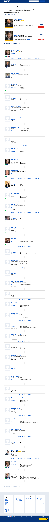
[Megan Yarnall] (7, 273)
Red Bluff (6, 503)
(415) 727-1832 (13, 453)
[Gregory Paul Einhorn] (7, 410)
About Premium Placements (40, 502)
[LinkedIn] (7, 516)
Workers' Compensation (19, 500)
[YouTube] (8, 516)
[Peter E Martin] (7, 229)
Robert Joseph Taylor (15, 148)
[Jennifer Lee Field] (7, 347)
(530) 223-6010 (13, 109)
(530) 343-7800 (13, 389)
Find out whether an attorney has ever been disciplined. (29, 499)
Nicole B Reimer (14, 159)
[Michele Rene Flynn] (7, 129)
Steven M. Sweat (14, 473)
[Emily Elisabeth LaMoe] (7, 294)
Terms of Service (35, 516)
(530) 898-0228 (13, 410)
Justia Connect (23, 516)
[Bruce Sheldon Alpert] (7, 421)
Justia (4, 4)
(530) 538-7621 (13, 421)
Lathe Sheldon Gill (15, 366)
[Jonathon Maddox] (7, 64)
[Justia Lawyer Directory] (7, 1)
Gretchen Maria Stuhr (15, 96)
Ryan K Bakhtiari (14, 461)
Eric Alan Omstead (15, 84)
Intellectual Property (18, 499)
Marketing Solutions (43, 516)
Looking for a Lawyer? (42, 518)
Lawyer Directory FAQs (40, 500)
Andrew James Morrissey (16, 387)
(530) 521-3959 (13, 400)
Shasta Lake (6, 500)
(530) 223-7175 (13, 130)
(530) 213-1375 (13, 207)
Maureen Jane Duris (15, 323)
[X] (13, 516)
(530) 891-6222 (13, 252)
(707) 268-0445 (13, 229)
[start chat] (47, 519)
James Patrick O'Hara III (16, 334)
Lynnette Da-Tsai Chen (16, 355)
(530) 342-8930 (13, 305)
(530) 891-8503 (13, 218)
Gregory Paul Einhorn (15, 408)
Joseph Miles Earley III (15, 193)
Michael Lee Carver (15, 215)
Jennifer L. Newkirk (15, 204)
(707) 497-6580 (13, 315)
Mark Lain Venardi (15, 73)
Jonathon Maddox (15, 62)
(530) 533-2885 (13, 294)
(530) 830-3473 (13, 75)
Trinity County (7, 510)
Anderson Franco (14, 450)
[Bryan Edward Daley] (7, 378)
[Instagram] (10, 516)
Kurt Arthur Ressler (15, 260)
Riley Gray (13, 238)
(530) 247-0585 (13, 87)
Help (31, 516)
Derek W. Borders (14, 439)
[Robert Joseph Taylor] (7, 150)
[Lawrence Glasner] (7, 52)
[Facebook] (9, 516)
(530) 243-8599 (13, 140)
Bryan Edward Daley (15, 376)
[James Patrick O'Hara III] (7, 336)
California (15, 4)
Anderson (6, 501)
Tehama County (7, 511)
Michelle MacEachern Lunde (17, 397)
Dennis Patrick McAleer (16, 106)
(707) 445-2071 (13, 273)
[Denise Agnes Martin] (7, 315)
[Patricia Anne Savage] (7, 184)
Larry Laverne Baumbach (16, 249)
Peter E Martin (14, 227)
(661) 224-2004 (13, 475)
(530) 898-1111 (13, 161)
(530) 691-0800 (13, 98)
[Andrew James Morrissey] (7, 389)
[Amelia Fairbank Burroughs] (7, 283)
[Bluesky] (12, 516)
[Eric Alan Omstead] (7, 86)
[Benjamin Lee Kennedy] (7, 119)
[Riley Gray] (7, 240)
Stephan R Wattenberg (16, 302)
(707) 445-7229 (13, 379)
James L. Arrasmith (18, 19)
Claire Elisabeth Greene (16, 429)
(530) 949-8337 (13, 442)
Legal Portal (26, 516)
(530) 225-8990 (13, 151)
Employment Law (12, 4)
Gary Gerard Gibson (15, 138)
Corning (6, 504)
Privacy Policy (38, 516)
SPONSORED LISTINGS (6, 16)
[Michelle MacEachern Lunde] (7, 399)
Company (29, 516)
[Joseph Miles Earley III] (7, 195)
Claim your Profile (39, 501)
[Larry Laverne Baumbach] (7, 252)
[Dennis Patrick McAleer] (7, 108)
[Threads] (11, 516)
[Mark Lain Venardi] (7, 75)
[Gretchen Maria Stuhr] (7, 98)
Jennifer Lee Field (15, 345)
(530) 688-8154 (16, 35)
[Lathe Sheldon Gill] (7, 368)
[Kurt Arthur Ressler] (7, 262)
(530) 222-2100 (13, 119)
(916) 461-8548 (16, 22)
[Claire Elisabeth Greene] (7, 431)
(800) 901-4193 (13, 64)
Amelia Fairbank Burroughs (17, 281)
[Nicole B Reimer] (7, 161)
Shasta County (7, 509)
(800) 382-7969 (13, 464)
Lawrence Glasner (18, 32)
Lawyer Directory (7, 4)
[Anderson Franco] (7, 452)
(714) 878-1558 (13, 263)
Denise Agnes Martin (15, 313)
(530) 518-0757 (13, 184)
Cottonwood (6, 502)
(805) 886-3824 (13, 326)
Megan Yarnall (14, 271)
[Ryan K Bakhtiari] (7, 464)
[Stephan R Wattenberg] (7, 304)
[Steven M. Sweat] (7, 475)
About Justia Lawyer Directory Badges (39, 499)
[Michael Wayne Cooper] (7, 172)
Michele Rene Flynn (15, 127)
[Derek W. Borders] (7, 442)
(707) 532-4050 (13, 241)
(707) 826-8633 (13, 358)
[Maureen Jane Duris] (7, 326)
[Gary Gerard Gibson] (7, 140)
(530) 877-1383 (13, 173)
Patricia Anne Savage (15, 181)
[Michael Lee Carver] (7, 218)
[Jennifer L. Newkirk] (7, 206)
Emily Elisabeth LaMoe (16, 292)
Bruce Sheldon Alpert (15, 418)
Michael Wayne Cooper (16, 170)
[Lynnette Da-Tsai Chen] (7, 357)
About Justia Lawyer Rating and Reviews (40, 503)
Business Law (17, 498)
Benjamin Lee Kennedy (16, 117)
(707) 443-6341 (13, 368)
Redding (6, 499)
